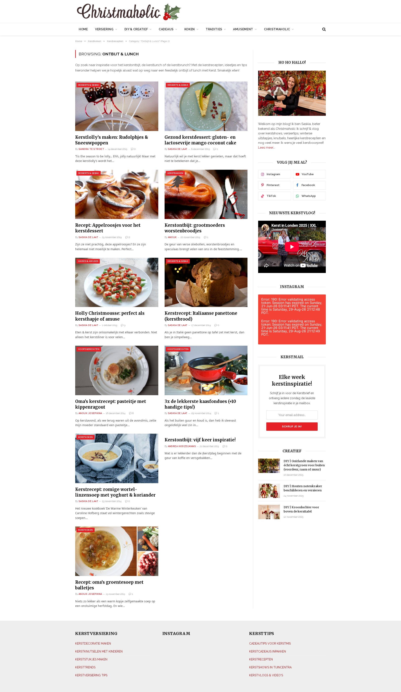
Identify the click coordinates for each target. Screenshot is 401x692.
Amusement (243, 29)
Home (83, 29)
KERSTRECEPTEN (261, 659)
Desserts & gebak (88, 85)
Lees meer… (266, 147)
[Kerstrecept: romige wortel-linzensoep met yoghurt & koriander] (116, 458)
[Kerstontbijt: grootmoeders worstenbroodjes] (206, 194)
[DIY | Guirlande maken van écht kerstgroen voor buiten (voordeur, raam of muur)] (269, 466)
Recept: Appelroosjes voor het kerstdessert (108, 228)
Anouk (172, 237)
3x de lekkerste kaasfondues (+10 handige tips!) (200, 404)
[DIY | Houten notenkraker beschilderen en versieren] (269, 491)
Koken (189, 29)
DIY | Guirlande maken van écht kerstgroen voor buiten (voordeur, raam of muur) (304, 465)
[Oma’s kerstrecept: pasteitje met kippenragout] (116, 370)
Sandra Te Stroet (91, 149)
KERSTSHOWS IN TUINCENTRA (270, 667)
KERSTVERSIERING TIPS (91, 675)
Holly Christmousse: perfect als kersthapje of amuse (110, 316)
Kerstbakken (175, 173)
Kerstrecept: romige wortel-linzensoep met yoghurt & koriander (115, 492)
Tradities (214, 29)
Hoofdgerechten (88, 349)
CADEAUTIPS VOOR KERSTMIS (270, 643)
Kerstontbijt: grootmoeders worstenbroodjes (195, 228)
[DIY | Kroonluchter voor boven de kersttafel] (269, 512)
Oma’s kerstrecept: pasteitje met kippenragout (110, 404)
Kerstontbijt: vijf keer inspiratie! (200, 439)
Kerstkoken (85, 437)
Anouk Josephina (90, 413)
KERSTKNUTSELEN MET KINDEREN (99, 651)
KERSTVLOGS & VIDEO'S (266, 675)
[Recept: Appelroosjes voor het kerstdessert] (116, 194)
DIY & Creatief (136, 29)
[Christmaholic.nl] (152, 12)
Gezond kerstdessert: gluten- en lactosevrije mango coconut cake (200, 140)
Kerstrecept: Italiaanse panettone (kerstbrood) (201, 316)
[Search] (323, 29)
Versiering (104, 29)
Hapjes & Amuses (88, 261)
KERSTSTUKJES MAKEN (91, 659)
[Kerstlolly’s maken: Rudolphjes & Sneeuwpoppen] (116, 106)
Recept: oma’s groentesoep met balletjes (109, 585)
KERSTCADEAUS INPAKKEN (267, 651)
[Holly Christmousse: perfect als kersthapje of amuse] (116, 282)
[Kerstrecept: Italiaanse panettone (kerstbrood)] (206, 282)
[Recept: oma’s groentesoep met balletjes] (116, 551)
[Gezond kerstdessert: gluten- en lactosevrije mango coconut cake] (206, 106)
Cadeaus (166, 29)
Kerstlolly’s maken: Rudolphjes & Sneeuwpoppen (111, 140)
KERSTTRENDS (85, 667)
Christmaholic (277, 29)
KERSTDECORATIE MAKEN (93, 643)
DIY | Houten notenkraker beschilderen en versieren (303, 488)
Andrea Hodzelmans (182, 446)
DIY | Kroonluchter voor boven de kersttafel (301, 509)
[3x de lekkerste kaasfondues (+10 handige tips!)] (206, 370)
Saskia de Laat (178, 149)
